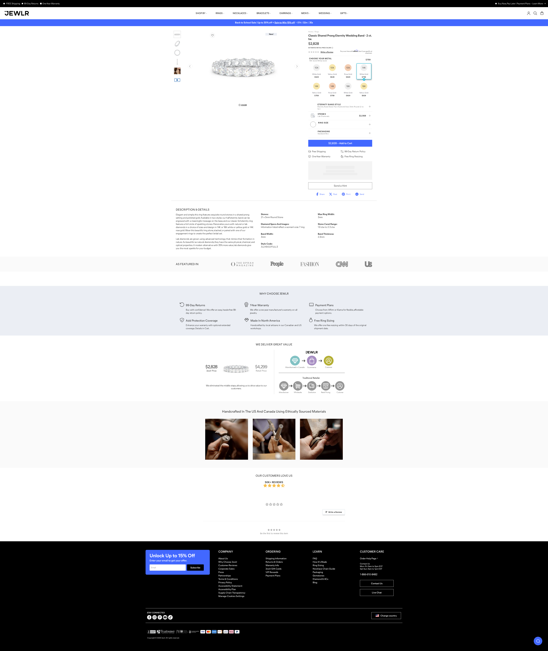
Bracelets (263, 13)
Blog (315, 582)
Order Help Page (368, 558)
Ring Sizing (318, 565)
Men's (305, 13)
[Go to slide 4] (177, 61)
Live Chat (377, 592)
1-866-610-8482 (368, 574)
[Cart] (541, 13)
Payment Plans (273, 575)
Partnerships (224, 575)
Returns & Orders (274, 562)
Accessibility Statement (230, 586)
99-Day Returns (31, 3)
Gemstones (318, 575)
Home (310, 32)
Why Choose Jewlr (227, 562)
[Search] (535, 13)
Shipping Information (276, 558)
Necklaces (239, 13)
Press (221, 572)
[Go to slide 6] (177, 80)
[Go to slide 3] (177, 52)
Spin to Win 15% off (284, 22)
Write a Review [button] (335, 512)
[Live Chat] (538, 641)
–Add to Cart (340, 143)
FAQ (315, 558)
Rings (219, 13)
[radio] (316, 71)
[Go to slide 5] (177, 71)
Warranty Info (272, 565)
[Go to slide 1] (177, 34)
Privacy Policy (225, 582)
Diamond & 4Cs (320, 579)
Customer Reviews (227, 565)
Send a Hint (340, 185)
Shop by (200, 13)
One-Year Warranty (51, 3)
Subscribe (195, 567)
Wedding (324, 13)
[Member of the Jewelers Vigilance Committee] (182, 631)
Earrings (285, 13)
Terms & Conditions (228, 579)
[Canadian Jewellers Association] (194, 631)
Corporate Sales (226, 569)
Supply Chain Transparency (231, 593)
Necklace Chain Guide (324, 569)
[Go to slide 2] (177, 43)
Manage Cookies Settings (231, 596)
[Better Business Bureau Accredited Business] (151, 631)
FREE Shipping (13, 3)
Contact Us (376, 583)
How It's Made (320, 562)
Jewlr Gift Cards (273, 569)
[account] (528, 13)
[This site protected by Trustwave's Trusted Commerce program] (166, 631)
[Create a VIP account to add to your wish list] (212, 35)
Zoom (244, 105)
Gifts (343, 13)
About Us (223, 558)
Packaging (318, 572)
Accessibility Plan (227, 589)
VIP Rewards (272, 572)
